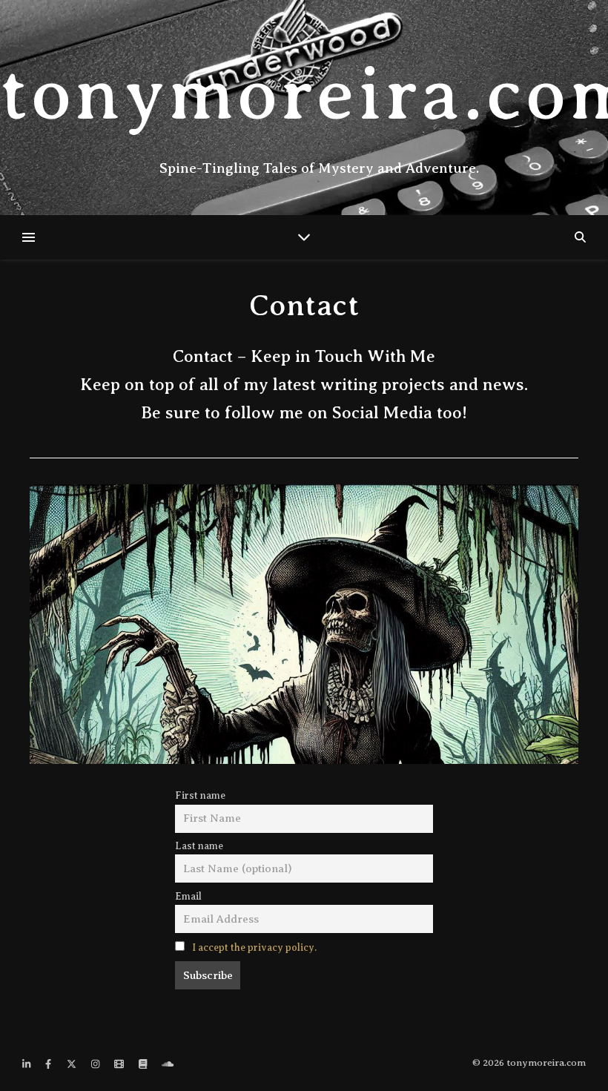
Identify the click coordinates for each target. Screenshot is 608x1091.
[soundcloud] (168, 1063)
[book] (144, 1063)
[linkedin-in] (27, 1063)
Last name (199, 845)
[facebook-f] (49, 1063)
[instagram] (96, 1063)
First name (200, 795)
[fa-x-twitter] (73, 1063)
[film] (120, 1063)
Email (188, 896)
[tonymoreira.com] (304, 107)
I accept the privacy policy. (254, 947)
